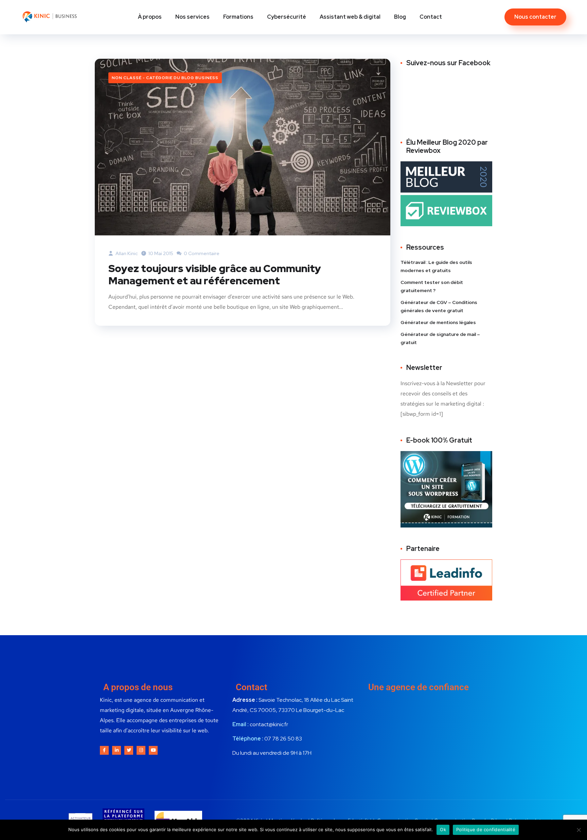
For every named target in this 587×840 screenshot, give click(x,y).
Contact (431, 16)
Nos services (192, 16)
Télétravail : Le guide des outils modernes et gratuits (436, 266)
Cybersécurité (286, 16)
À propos (150, 16)
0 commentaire (201, 253)
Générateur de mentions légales (438, 322)
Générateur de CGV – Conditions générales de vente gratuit (439, 306)
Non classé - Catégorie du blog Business (165, 78)
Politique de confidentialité (485, 829)
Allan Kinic (126, 253)
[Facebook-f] (104, 750)
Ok (443, 829)
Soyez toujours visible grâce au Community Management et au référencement (214, 274)
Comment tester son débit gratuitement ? (432, 286)
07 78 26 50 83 (283, 738)
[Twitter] (128, 750)
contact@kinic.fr (269, 724)
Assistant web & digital (350, 16)
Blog (400, 16)
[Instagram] (141, 750)
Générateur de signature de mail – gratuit (440, 338)
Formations (238, 16)
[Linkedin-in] (116, 750)
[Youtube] (153, 750)
